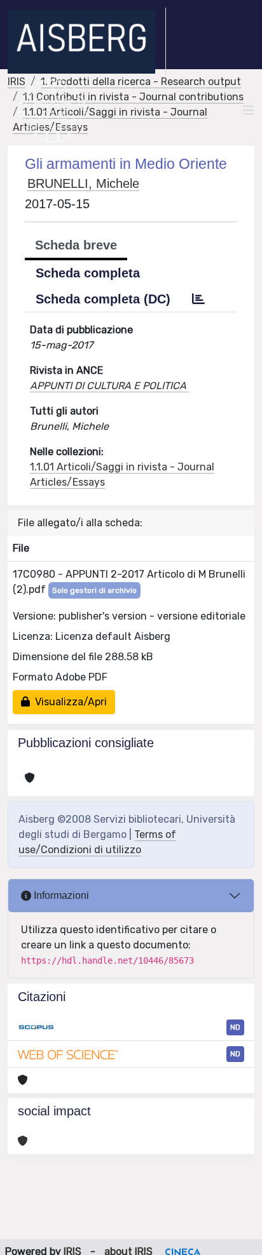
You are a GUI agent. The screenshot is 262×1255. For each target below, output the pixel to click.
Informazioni (60, 895)
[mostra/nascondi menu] (248, 110)
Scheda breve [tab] (76, 245)
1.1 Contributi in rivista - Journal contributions (133, 97)
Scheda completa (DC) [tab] (103, 299)
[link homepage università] (52, 110)
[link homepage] (87, 42)
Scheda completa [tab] (88, 273)
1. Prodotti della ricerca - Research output (141, 82)
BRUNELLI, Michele (83, 183)
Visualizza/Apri (68, 702)
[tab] (198, 299)
